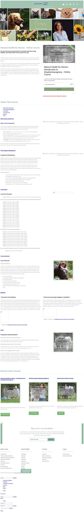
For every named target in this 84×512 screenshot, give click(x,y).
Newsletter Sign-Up (5, 462)
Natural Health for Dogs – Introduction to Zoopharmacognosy (13, 379)
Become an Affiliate (5, 459)
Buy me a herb (4, 466)
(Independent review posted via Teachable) (17, 324)
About (4, 488)
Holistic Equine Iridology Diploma (39, 378)
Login (4, 490)
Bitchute (23, 457)
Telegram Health (25, 462)
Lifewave (5, 482)
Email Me (44, 454)
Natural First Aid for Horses (65, 378)
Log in (11, 508)
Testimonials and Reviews (7, 455)
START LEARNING (33, 413)
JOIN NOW (61, 413)
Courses (5, 485)
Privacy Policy (66, 454)
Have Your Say (45, 461)
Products (3, 461)
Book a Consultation (47, 457)
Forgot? (14, 505)
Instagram (23, 459)
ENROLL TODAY (5, 414)
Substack (23, 455)
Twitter (22, 466)
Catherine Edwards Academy (8, 457)
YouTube (23, 464)
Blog (4, 486)
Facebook (23, 454)
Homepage (3, 454)
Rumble (23, 468)
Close (2, 498)
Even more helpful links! (6, 468)
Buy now (59, 89)
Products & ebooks (7, 480)
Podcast (2, 464)
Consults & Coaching (8, 483)
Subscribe (51, 439)
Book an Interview (46, 455)
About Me (44, 459)
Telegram (23, 461)
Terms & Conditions (67, 455)
